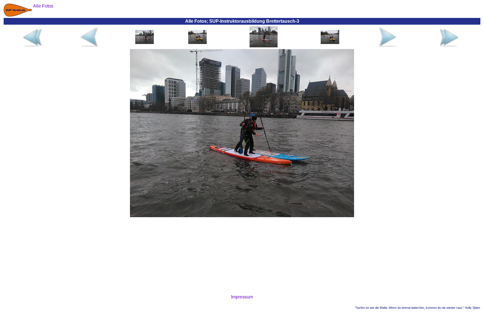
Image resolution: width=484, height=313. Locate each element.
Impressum (242, 297)
